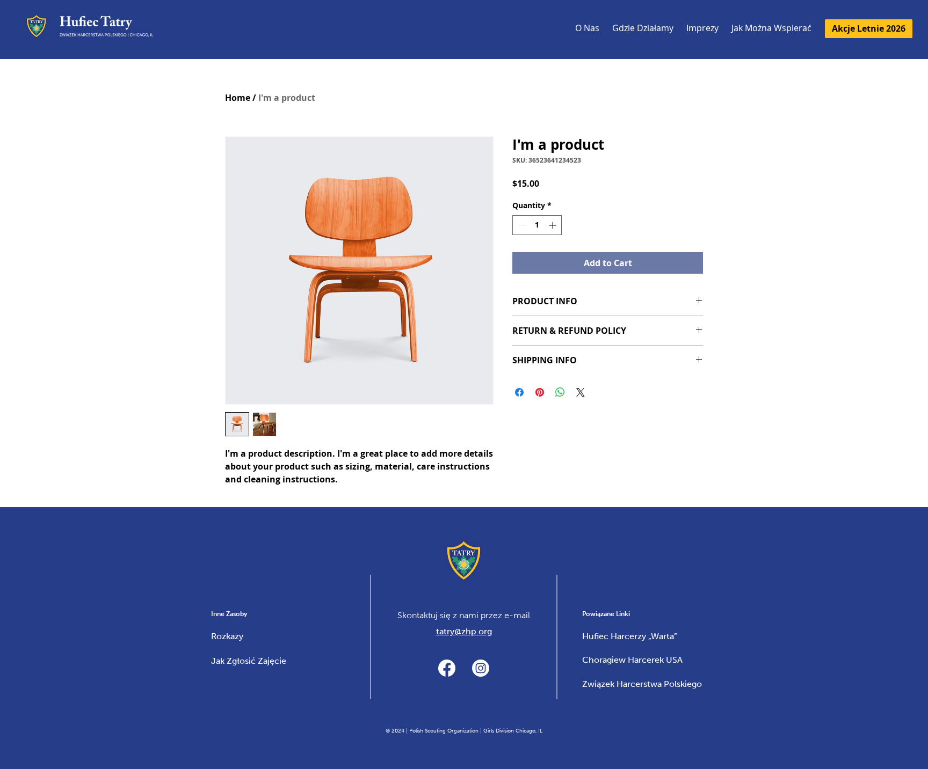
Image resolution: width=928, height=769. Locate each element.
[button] (702, 29)
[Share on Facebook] (519, 392)
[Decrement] (520, 225)
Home (237, 98)
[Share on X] (580, 392)
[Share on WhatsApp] (560, 392)
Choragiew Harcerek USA (632, 660)
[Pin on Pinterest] (539, 392)
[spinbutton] (537, 225)
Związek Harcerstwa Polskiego (642, 684)
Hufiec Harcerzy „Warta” (629, 636)
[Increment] (553, 225)
